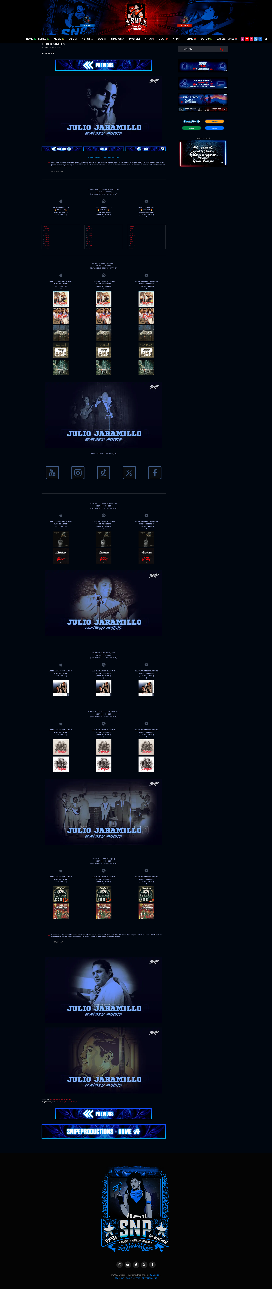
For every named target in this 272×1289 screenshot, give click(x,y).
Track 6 (46, 237)
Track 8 (46, 241)
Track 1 (46, 226)
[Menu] (7, 39)
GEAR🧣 (163, 38)
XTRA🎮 (149, 38)
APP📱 (177, 38)
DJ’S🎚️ (73, 38)
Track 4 (47, 233)
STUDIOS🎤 (118, 38)
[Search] (265, 39)
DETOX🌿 (206, 38)
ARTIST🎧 (87, 38)
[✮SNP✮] (136, 17)
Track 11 (46, 248)
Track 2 (46, 228)
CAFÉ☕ (221, 38)
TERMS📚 (190, 38)
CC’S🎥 (102, 38)
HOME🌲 (31, 38)
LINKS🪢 (233, 38)
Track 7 (46, 239)
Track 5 (47, 235)
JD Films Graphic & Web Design (66, 1102)
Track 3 (46, 231)
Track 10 (47, 246)
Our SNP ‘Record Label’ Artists (60, 1099)
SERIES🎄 (43, 38)
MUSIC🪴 (59, 38)
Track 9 (46, 244)
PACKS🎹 (134, 38)
